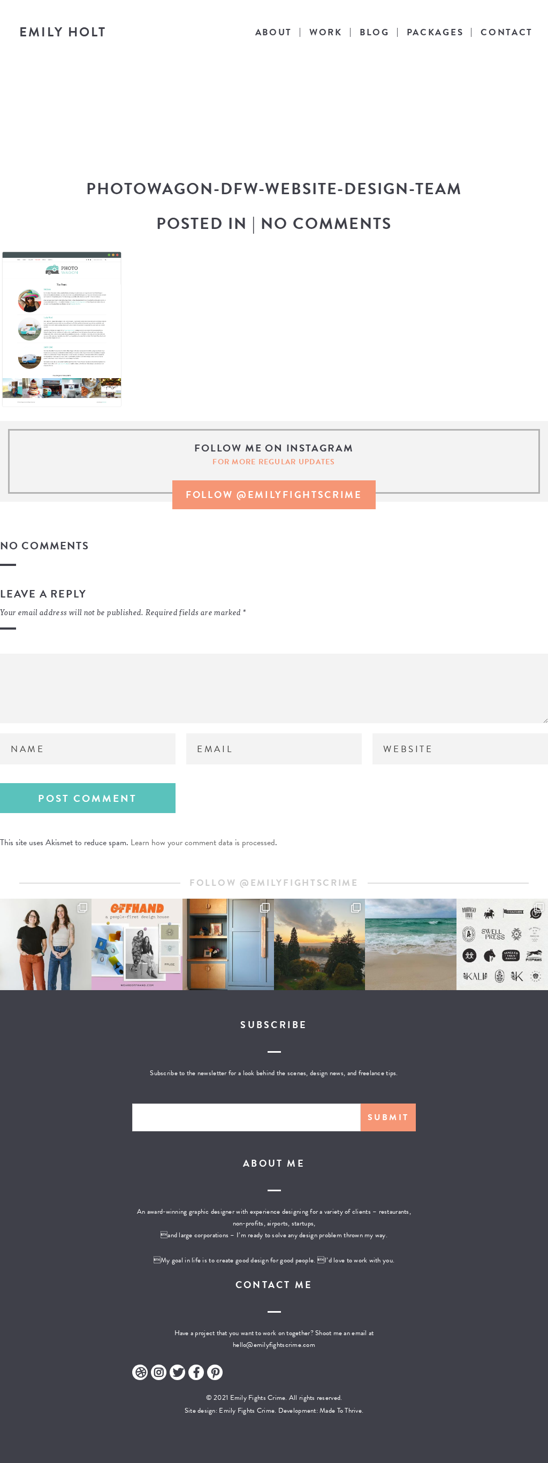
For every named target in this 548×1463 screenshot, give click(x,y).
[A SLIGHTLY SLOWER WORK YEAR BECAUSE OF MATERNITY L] (502, 944)
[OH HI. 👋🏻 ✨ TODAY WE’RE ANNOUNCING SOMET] (137, 944)
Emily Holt (63, 32)
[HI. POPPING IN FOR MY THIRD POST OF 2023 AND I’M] (320, 944)
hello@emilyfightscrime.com (274, 1344)
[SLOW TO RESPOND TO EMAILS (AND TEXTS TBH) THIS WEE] (410, 944)
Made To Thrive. (340, 1410)
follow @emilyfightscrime (274, 494)
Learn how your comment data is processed (203, 842)
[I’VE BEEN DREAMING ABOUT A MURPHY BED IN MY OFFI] (228, 944)
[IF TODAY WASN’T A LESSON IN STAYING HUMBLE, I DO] (46, 944)
